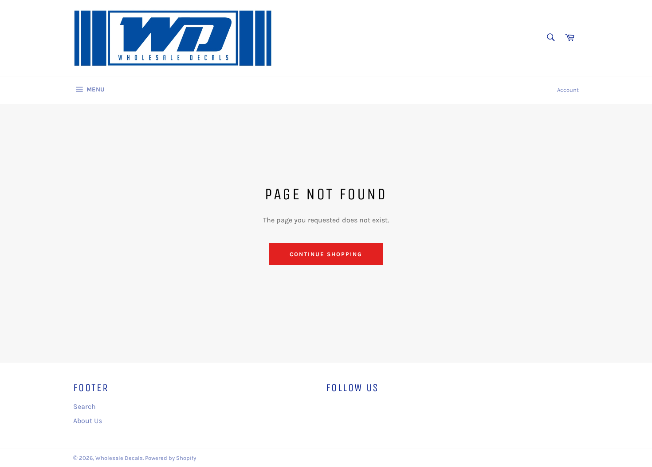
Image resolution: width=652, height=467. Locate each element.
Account (568, 90)
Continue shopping (326, 254)
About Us (87, 420)
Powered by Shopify (170, 458)
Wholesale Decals (119, 458)
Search (84, 406)
